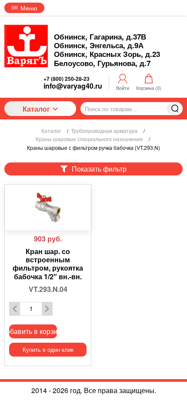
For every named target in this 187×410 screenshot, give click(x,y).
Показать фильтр (99, 169)
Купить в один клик (48, 349)
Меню (28, 7)
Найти (175, 108)
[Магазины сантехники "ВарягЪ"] (26, 46)
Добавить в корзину (33, 331)
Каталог (36, 109)
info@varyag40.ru (72, 86)
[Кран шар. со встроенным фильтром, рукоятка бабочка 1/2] (48, 207)
